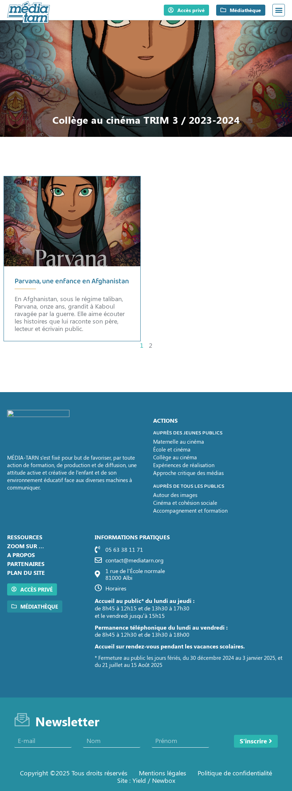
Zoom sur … (25, 546)
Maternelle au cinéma (178, 441)
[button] (278, 10)
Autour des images (175, 495)
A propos (21, 554)
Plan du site (26, 572)
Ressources (24, 537)
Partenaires (26, 563)
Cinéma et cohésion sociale (185, 502)
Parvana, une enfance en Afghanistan (72, 281)
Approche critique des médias (188, 473)
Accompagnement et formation (190, 510)
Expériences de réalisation (183, 465)
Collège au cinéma (175, 457)
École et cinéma (172, 449)
